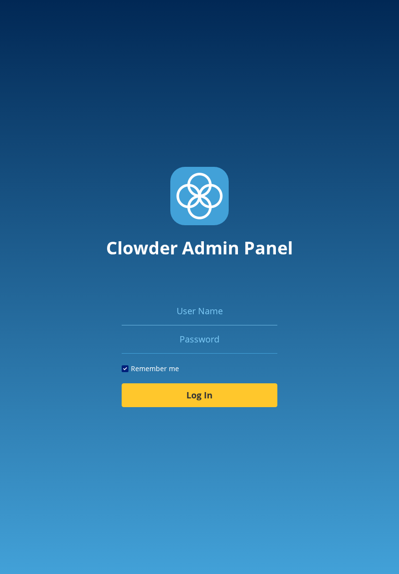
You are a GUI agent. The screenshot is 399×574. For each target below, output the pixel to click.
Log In (199, 395)
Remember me (155, 368)
